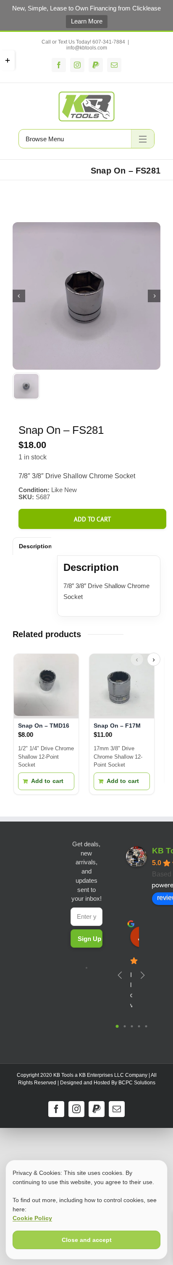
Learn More (86, 21)
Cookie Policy (32, 1218)
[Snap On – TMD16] (46, 686)
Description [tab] (35, 546)
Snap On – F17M (117, 725)
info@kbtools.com (86, 48)
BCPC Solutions (136, 1083)
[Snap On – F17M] (121, 686)
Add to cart (92, 519)
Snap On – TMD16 (43, 725)
